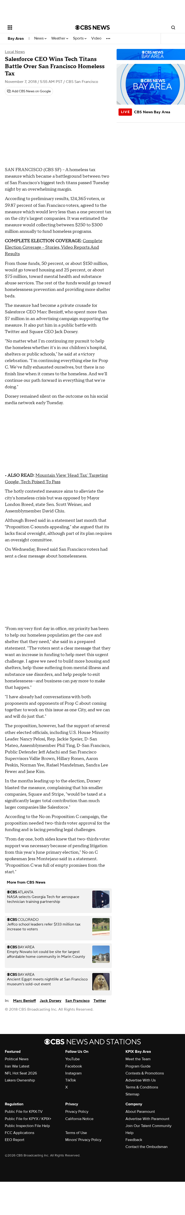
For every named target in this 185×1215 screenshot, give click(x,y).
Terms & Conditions (142, 1087)
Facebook (73, 1066)
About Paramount (140, 1112)
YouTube (72, 1059)
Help (129, 1133)
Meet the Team (138, 1059)
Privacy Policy (76, 1112)
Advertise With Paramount (147, 1119)
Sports (79, 38)
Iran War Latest (17, 1066)
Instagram (73, 1073)
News (39, 38)
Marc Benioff (24, 1000)
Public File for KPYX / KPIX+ (28, 1119)
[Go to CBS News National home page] (92, 27)
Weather (58, 38)
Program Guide (138, 1066)
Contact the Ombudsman (147, 1147)
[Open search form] (173, 27)
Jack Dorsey (50, 1000)
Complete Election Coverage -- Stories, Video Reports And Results (53, 247)
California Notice (79, 1119)
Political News (16, 1059)
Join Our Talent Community (149, 1126)
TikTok (70, 1080)
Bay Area (16, 38)
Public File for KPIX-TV (24, 1112)
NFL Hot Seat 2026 (21, 1073)
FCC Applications (19, 1133)
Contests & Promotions (145, 1073)
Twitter (99, 1000)
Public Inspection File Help (27, 1126)
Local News (15, 52)
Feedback (134, 1140)
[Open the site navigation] (36, 27)
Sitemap (132, 1094)
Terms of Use (76, 1133)
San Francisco (77, 1000)
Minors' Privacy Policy (83, 1140)
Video (96, 38)
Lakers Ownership (20, 1080)
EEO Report (14, 1140)
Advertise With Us (141, 1080)
